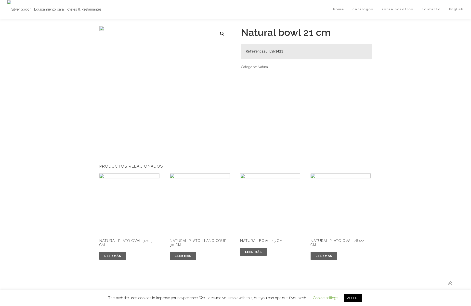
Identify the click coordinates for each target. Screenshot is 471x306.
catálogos (363, 9)
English (456, 9)
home (338, 9)
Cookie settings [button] (325, 298)
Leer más (112, 256)
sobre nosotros (397, 9)
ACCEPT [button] (353, 298)
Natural (263, 67)
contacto (431, 9)
